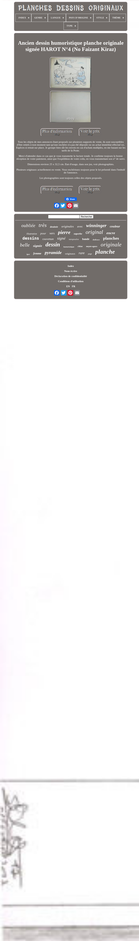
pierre (64, 232)
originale (111, 244)
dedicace (96, 240)
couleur (115, 226)
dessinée (54, 227)
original (94, 232)
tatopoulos (74, 239)
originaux (70, 253)
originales (67, 226)
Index (71, 266)
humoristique (68, 247)
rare (82, 253)
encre (110, 233)
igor (28, 254)
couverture (48, 239)
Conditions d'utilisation (70, 281)
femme (37, 253)
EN (68, 286)
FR (73, 286)
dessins (30, 238)
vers (52, 233)
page (90, 254)
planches (111, 238)
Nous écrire (70, 271)
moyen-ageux (91, 246)
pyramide (53, 252)
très (43, 225)
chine (80, 246)
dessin (52, 244)
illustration (31, 233)
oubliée (28, 225)
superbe (78, 233)
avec (80, 226)
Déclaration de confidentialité (70, 276)
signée (37, 246)
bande (85, 239)
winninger (96, 225)
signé (61, 238)
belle (25, 245)
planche (105, 251)
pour (43, 233)
